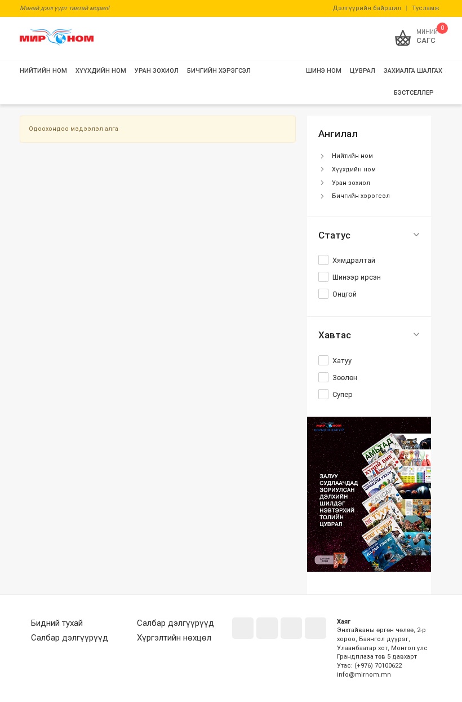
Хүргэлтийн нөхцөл (174, 638)
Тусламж (425, 8)
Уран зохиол (351, 183)
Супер (342, 394)
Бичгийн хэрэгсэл (361, 196)
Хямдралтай (353, 260)
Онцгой (344, 294)
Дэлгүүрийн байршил (366, 8)
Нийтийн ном (352, 156)
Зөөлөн (344, 377)
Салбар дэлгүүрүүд (69, 638)
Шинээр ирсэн (356, 277)
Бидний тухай (57, 623)
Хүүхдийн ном (354, 169)
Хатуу (342, 360)
